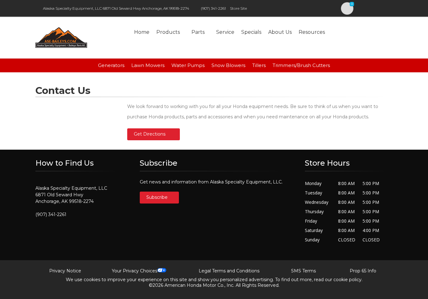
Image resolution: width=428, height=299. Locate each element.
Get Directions (149, 134)
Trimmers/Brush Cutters (301, 65)
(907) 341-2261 (213, 8)
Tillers (259, 65)
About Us (280, 32)
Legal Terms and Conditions (229, 271)
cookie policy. (348, 279)
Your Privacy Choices (134, 271)
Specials (251, 32)
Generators (111, 65)
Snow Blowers (228, 65)
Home (141, 32)
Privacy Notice (65, 271)
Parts (198, 32)
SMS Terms (303, 271)
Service (225, 32)
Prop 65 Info (363, 271)
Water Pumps (188, 65)
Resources (312, 32)
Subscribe (157, 197)
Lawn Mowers (147, 65)
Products (168, 32)
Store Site (238, 8)
